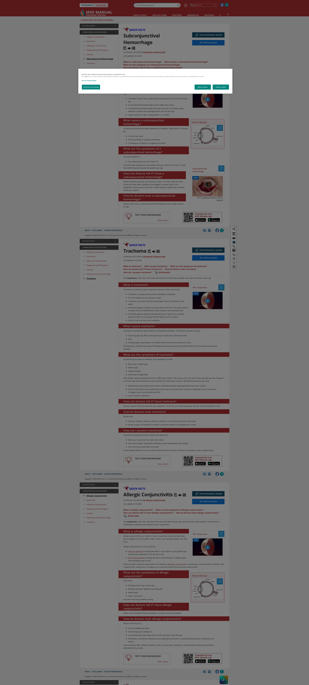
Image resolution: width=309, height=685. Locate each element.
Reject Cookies (203, 87)
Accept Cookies (221, 87)
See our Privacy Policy (89, 80)
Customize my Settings (91, 87)
